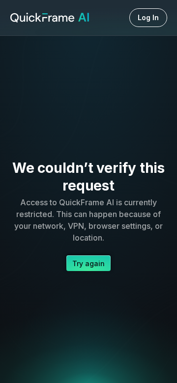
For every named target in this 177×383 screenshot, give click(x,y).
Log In (148, 17)
